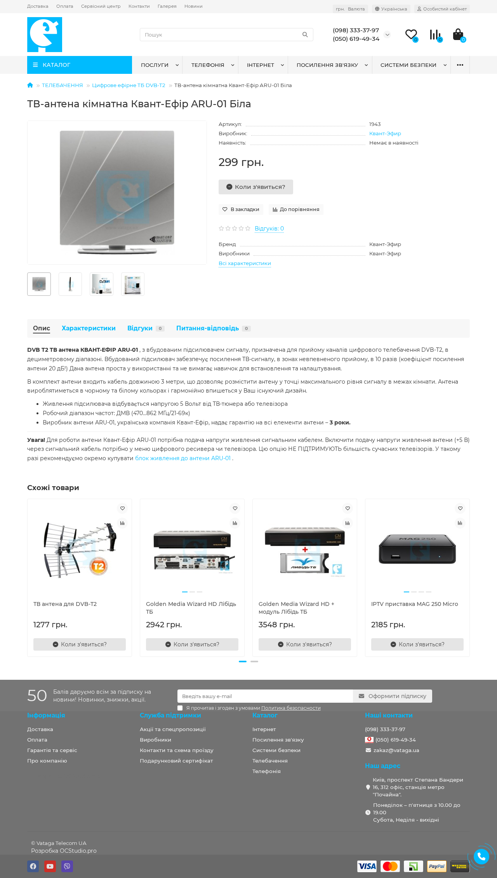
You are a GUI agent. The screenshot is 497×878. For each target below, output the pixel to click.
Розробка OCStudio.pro (64, 850)
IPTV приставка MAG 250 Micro (414, 603)
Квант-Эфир (385, 133)
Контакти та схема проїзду (177, 750)
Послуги (155, 65)
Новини (193, 6)
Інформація (46, 715)
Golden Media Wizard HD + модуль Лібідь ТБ (296, 607)
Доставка (38, 6)
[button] (243, 661)
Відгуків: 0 (269, 228)
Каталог (265, 715)
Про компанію (47, 761)
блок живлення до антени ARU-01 (183, 458)
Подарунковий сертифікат (176, 761)
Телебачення (270, 761)
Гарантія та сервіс (52, 750)
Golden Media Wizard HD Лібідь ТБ (191, 607)
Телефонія (207, 65)
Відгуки (144, 328)
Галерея (167, 6)
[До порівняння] (122, 523)
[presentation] (28, 576)
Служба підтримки (170, 715)
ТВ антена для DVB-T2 (65, 603)
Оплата (64, 6)
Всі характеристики (245, 263)
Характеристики (89, 328)
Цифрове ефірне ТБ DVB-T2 (128, 85)
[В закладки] (122, 508)
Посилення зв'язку (327, 65)
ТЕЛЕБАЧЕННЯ (62, 85)
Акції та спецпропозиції (173, 729)
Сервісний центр (101, 6)
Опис (41, 328)
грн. (350, 9)
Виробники (155, 740)
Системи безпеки (408, 65)
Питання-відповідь (212, 328)
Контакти (139, 6)
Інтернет (260, 65)
